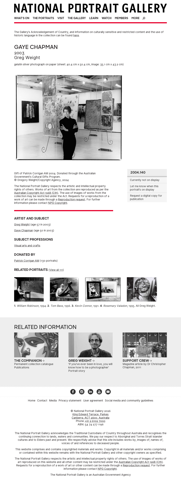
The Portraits (43, 18)
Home (31, 400)
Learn (93, 18)
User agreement (93, 400)
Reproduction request (71, 199)
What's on (21, 18)
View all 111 (56, 270)
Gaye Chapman (23, 230)
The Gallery (77, 18)
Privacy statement (70, 400)
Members (121, 18)
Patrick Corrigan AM (26, 260)
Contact (42, 400)
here (76, 35)
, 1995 (118, 305)
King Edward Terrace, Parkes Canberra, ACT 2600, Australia (90, 416)
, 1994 (31, 305)
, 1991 (87, 305)
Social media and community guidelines (129, 400)
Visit (60, 18)
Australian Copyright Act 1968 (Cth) (36, 193)
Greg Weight (27, 57)
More (136, 18)
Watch (106, 18)
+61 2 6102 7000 (95, 421)
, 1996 (60, 305)
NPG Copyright (57, 203)
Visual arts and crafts (27, 245)
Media (53, 400)
